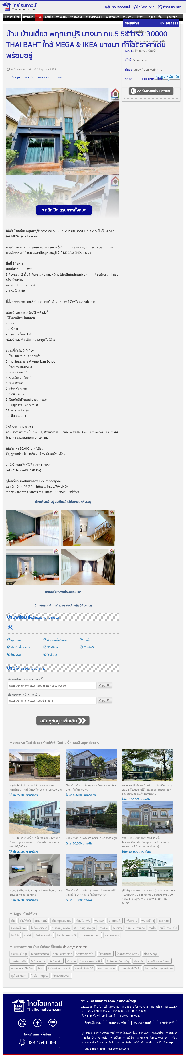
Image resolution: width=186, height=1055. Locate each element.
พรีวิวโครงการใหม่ (126, 1032)
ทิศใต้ (152, 928)
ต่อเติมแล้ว (115, 920)
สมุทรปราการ (22, 77)
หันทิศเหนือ (55, 961)
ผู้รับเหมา (172, 17)
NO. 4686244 (169, 23)
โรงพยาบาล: (105, 953)
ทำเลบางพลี (40, 77)
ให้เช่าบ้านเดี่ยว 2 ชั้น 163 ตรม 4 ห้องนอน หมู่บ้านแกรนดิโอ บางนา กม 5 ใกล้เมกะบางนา (92, 892)
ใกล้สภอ (52, 654)
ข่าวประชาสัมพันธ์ (104, 1032)
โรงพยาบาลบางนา (90, 935)
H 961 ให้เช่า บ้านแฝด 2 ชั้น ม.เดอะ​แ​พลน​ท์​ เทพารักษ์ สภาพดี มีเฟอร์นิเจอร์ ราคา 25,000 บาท (35, 787)
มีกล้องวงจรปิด (43, 935)
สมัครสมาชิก (146, 7)
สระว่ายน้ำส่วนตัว (57, 640)
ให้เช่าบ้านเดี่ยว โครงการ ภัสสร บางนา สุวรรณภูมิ (91, 838)
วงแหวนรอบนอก (135, 928)
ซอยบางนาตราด (107, 968)
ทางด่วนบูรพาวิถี (61, 928)
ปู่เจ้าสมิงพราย (19, 975)
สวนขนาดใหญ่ (19, 953)
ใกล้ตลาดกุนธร (39, 975)
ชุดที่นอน (16, 640)
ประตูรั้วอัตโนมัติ (84, 968)
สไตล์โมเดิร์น (159, 41)
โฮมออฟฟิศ (156, 1037)
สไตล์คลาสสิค (19, 961)
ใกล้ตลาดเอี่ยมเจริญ (118, 961)
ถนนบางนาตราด (40, 953)
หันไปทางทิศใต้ (168, 928)
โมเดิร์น (15, 935)
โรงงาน (141, 17)
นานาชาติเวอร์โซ (85, 953)
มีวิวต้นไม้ (89, 647)
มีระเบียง (164, 920)
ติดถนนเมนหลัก (61, 975)
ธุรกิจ (152, 17)
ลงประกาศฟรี (142, 1022)
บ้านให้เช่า (56, 77)
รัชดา (40, 968)
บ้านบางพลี (41, 920)
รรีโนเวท (71, 961)
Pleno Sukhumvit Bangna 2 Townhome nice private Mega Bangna (35, 892)
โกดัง (129, 1042)
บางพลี (64, 301)
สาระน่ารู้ (144, 1032)
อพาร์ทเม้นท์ (112, 17)
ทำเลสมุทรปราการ (75, 946)
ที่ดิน (160, 17)
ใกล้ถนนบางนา (39, 928)
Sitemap (168, 1042)
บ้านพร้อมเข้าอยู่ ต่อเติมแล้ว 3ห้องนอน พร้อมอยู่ (63, 501)
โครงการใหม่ (12, 17)
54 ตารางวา (140, 60)
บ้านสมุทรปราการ (61, 920)
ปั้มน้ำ (86, 640)
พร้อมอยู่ (25, 247)
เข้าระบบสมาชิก (172, 7)
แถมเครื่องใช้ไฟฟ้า (130, 968)
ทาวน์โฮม (61, 17)
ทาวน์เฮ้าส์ (76, 17)
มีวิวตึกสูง (53, 647)
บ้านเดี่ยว (28, 17)
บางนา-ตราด (112, 935)
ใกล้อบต (16, 654)
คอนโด (49, 17)
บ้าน (39, 17)
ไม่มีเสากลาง (38, 961)
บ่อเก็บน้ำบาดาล (20, 647)
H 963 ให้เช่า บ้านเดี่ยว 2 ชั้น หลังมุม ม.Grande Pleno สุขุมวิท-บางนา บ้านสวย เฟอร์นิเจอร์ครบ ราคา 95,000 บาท (34, 842)
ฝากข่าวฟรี (167, 1022)
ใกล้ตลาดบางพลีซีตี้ (91, 961)
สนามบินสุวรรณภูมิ (45, 252)
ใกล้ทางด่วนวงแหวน (128, 953)
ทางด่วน (103, 928)
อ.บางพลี (138, 69)
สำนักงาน (127, 17)
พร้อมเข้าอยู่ (148, 920)
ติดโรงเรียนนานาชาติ (59, 968)
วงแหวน (117, 928)
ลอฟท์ (27, 935)
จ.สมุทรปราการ (153, 69)
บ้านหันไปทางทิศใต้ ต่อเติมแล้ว (63, 591)
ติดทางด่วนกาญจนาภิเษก (159, 968)
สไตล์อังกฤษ (150, 953)
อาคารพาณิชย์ (94, 17)
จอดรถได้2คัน (19, 928)
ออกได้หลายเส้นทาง (159, 961)
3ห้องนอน (131, 920)
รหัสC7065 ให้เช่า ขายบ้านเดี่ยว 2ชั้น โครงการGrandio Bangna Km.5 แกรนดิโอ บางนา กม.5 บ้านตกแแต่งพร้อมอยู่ (145, 842)
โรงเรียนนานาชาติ (66, 935)
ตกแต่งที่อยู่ (157, 1032)
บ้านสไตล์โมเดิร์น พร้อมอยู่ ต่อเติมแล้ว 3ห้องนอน (63, 605)
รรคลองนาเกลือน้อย (22, 968)
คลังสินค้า (138, 1042)
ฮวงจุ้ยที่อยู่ (171, 1032)
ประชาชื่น (139, 961)
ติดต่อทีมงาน (92, 1022)
